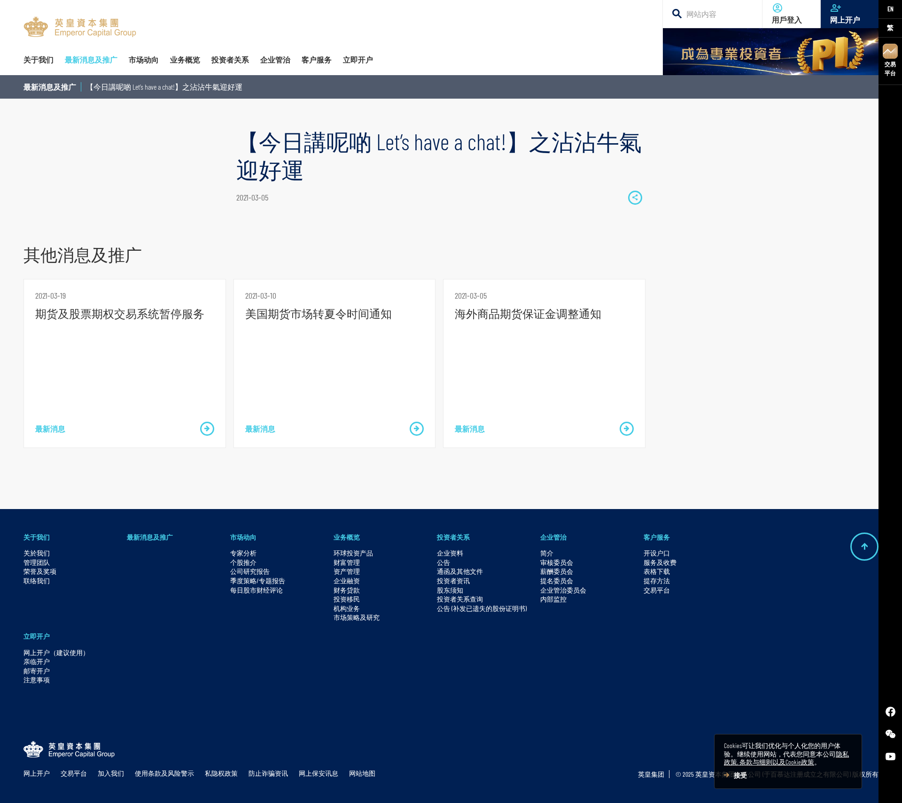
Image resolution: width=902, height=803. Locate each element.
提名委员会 (556, 581)
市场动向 (243, 537)
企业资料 (450, 553)
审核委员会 (556, 562)
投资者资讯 (453, 581)
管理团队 (36, 562)
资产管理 (347, 571)
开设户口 (657, 553)
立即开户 (36, 636)
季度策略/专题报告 (257, 581)
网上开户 (845, 19)
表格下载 (657, 571)
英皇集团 (651, 774)
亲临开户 (36, 661)
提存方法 (657, 581)
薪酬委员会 (556, 571)
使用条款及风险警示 (164, 773)
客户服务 (657, 537)
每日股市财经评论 (256, 590)
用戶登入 (787, 19)
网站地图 (362, 773)
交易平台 (890, 68)
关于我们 (36, 537)
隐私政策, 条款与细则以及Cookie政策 (786, 758)
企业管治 (553, 537)
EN (890, 9)
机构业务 (347, 608)
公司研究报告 (250, 571)
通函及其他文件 (460, 571)
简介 (546, 553)
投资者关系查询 (460, 599)
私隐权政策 (221, 773)
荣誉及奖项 (39, 571)
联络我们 (36, 581)
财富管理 (347, 562)
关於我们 (36, 553)
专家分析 (243, 553)
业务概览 (347, 537)
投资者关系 (453, 537)
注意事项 (36, 680)
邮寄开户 (36, 671)
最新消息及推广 (49, 86)
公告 (443, 562)
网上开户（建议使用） (56, 652)
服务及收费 (660, 562)
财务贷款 (347, 590)
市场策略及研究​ (357, 617)
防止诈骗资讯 (268, 773)
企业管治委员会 (563, 590)
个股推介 (243, 562)
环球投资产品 (353, 553)
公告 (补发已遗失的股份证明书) (482, 608)
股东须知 (450, 590)
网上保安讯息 (318, 773)
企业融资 (347, 581)
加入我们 (111, 773)
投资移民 (347, 599)
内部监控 (553, 599)
